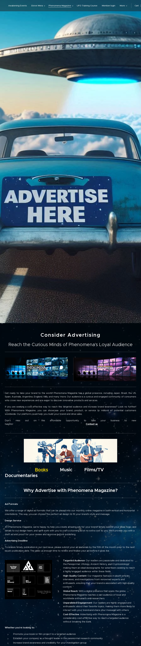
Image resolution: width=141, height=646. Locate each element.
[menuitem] (18, 5)
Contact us (92, 424)
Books (41, 469)
